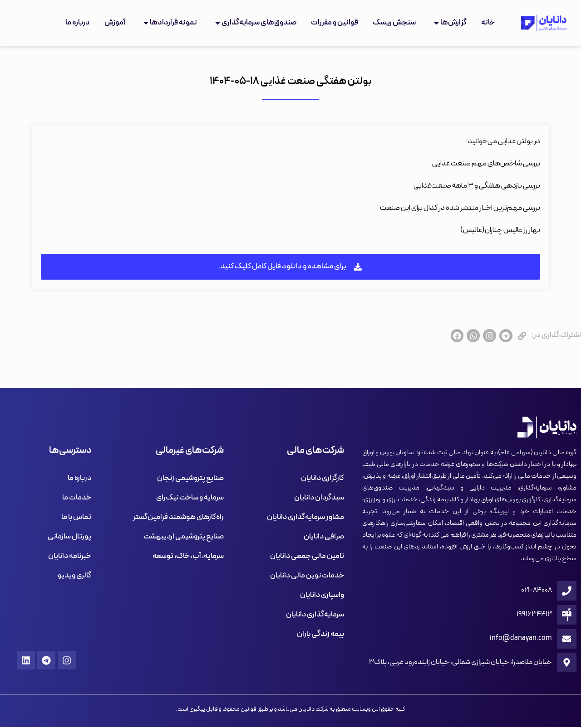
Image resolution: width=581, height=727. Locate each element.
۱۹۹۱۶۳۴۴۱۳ (534, 614)
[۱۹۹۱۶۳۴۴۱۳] (566, 615)
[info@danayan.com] (566, 639)
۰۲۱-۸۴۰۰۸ (536, 590)
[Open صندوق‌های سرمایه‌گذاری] (218, 23)
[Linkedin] (26, 660)
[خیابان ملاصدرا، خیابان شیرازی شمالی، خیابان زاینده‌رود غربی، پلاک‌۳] (566, 662)
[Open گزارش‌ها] (436, 23)
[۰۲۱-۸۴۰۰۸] (566, 591)
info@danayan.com (521, 638)
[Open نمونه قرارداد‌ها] (146, 23)
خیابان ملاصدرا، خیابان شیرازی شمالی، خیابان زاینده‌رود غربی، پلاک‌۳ (460, 662)
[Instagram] (67, 660)
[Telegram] (46, 660)
